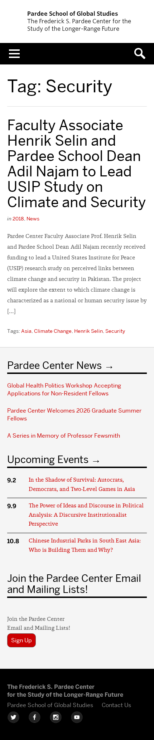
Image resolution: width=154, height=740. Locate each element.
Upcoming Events (47, 459)
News (33, 218)
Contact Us (116, 705)
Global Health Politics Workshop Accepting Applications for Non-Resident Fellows (64, 389)
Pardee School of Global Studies (50, 705)
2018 (18, 218)
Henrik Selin (88, 331)
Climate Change (53, 331)
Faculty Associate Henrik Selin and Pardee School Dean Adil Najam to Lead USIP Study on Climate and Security (76, 163)
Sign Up (21, 640)
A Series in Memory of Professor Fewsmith (63, 435)
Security (115, 331)
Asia (26, 331)
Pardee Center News (54, 365)
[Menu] (14, 53)
